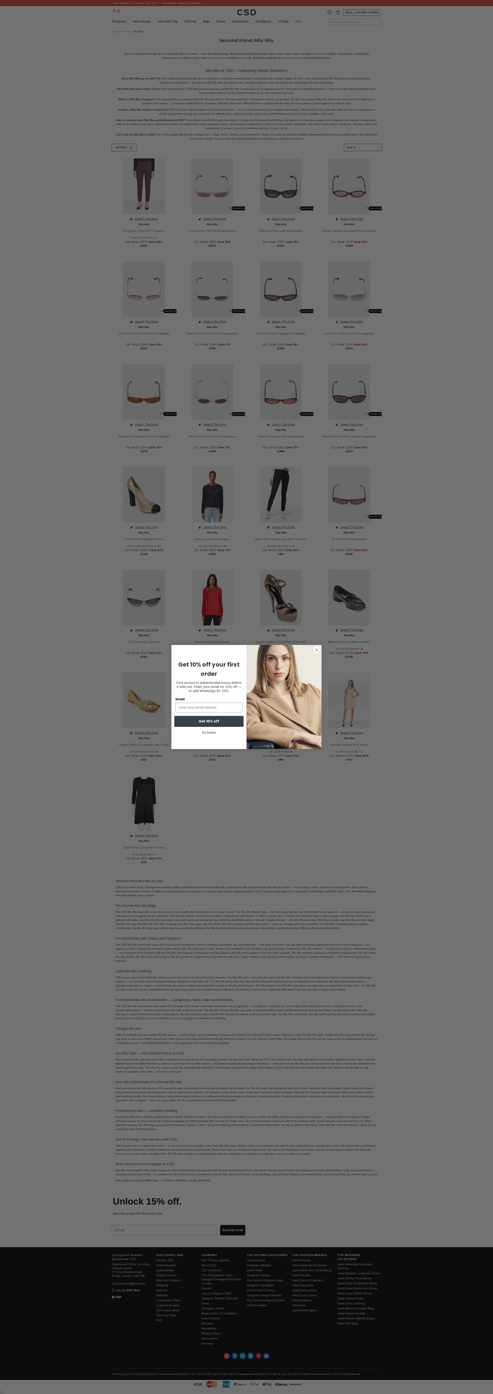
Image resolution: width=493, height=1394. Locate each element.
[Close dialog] (316, 650)
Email (180, 699)
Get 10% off (209, 721)
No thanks (209, 732)
